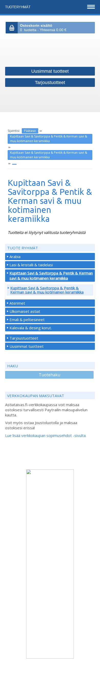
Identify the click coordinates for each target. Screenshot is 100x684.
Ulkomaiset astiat (24, 311)
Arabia (15, 256)
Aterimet (17, 303)
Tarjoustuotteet (23, 338)
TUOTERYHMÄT (18, 7)
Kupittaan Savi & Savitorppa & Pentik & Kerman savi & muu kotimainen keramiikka (48, 138)
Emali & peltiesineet (27, 319)
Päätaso (30, 131)
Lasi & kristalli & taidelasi (31, 264)
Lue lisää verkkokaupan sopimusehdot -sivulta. (45, 435)
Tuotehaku (49, 375)
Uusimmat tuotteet (26, 346)
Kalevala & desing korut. (30, 327)
